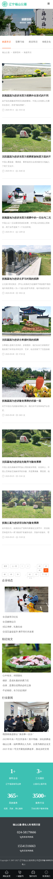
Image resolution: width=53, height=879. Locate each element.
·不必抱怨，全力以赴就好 (14, 690)
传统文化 (46, 42)
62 (30, 574)
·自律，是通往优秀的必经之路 (16, 685)
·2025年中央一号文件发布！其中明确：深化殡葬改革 (26, 740)
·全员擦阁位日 (9, 622)
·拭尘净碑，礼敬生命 (12, 627)
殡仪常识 (33, 42)
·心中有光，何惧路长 (12, 675)
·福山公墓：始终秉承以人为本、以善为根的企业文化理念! (26, 745)
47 (46, 570)
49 (11, 574)
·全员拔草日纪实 (10, 617)
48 (4, 574)
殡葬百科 (17, 52)
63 (36, 574)
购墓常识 (6, 42)
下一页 (44, 574)
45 (46, 566)
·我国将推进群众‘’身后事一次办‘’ (18, 734)
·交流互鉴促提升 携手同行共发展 (18, 632)
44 (39, 566)
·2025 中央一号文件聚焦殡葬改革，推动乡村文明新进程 (25, 750)
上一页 (14, 566)
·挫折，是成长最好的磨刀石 (15, 680)
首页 (5, 566)
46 (39, 570)
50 (17, 574)
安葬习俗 (19, 42)
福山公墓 (6, 52)
